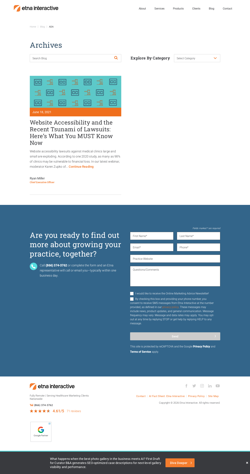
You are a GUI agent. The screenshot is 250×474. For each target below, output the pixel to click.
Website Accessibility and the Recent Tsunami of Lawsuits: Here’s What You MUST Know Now (71, 132)
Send (175, 336)
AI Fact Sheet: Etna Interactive (167, 396)
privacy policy (170, 307)
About (142, 8)
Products (178, 8)
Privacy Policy (201, 346)
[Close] (247, 463)
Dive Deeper (178, 463)
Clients (196, 8)
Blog (211, 8)
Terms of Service (140, 351)
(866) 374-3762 (43, 405)
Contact (227, 8)
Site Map (213, 396)
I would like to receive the (172, 293)
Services (159, 8)
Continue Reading (81, 166)
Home (33, 26)
